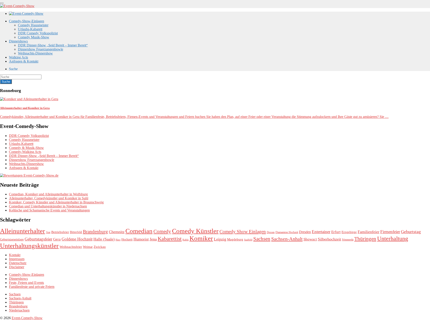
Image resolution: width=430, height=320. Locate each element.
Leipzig (220, 239)
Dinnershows (18, 41)
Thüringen (365, 239)
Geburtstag (411, 231)
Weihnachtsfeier (71, 247)
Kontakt (14, 255)
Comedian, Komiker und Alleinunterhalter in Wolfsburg (48, 194)
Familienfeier (368, 232)
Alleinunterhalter (22, 230)
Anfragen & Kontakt (23, 61)
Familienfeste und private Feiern (31, 287)
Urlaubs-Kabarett (30, 29)
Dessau (271, 232)
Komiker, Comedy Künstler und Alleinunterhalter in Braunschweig (56, 202)
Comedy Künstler (195, 230)
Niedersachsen (19, 310)
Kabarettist (170, 239)
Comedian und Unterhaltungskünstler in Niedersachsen (48, 206)
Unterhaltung (392, 238)
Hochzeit (127, 239)
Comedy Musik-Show (33, 37)
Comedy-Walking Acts (25, 152)
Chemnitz (117, 232)
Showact (310, 239)
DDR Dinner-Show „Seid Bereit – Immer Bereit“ (53, 45)
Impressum (16, 259)
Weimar (88, 247)
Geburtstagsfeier (38, 239)
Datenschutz (17, 263)
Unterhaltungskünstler (29, 245)
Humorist (141, 239)
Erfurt (336, 232)
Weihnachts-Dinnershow (35, 53)
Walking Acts (18, 57)
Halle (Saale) (104, 239)
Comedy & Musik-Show (26, 148)
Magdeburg (235, 239)
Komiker (201, 238)
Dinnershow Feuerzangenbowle (40, 49)
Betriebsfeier (60, 232)
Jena (153, 239)
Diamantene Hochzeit (286, 232)
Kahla (186, 239)
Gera (57, 239)
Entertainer (321, 231)
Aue (48, 232)
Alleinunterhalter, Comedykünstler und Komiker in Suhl (48, 198)
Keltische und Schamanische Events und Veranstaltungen (49, 210)
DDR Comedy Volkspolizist (38, 33)
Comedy (162, 231)
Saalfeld (248, 239)
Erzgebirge (349, 232)
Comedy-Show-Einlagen (26, 21)
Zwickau (100, 247)
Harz (118, 239)
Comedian (139, 230)
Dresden (305, 232)
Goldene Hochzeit (77, 239)
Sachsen (261, 239)
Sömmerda (347, 239)
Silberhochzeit (329, 239)
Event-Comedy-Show (27, 318)
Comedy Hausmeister (33, 25)
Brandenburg (95, 231)
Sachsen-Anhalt (287, 239)
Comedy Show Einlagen (242, 231)
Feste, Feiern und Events (26, 282)
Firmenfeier (390, 231)
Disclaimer (16, 267)
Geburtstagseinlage (12, 239)
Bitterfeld (76, 232)
